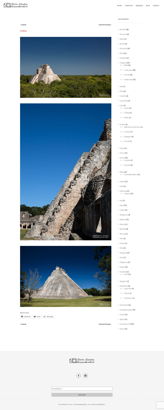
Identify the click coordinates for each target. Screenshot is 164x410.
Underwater (128, 79)
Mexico (122, 224)
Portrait (127, 75)
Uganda (122, 319)
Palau (121, 238)
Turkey (122, 314)
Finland (122, 148)
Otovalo (127, 141)
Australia (123, 29)
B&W (126, 65)
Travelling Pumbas (126, 310)
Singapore (123, 281)
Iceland (122, 181)
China (122, 91)
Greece (122, 158)
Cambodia (123, 58)
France (122, 153)
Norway (122, 234)
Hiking (122, 172)
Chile (121, 86)
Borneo (122, 44)
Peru (121, 257)
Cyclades (127, 160)
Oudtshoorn (128, 298)
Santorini (127, 165)
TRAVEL (119, 6)
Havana (126, 108)
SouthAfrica (124, 286)
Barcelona (123, 34)
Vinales (126, 117)
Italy (121, 200)
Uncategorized (125, 324)
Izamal (23, 25)
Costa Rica (123, 101)
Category (123, 63)
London (122, 210)
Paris (121, 248)
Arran (126, 274)
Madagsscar (124, 215)
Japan (122, 205)
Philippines (123, 262)
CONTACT (156, 6)
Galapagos (127, 136)
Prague (122, 267)
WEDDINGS (139, 6)
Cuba (121, 105)
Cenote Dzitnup (104, 25)
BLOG (148, 6)
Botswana (123, 48)
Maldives (123, 219)
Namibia (122, 229)
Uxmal (23, 31)
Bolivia (122, 39)
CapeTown (128, 288)
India (121, 186)
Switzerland (124, 305)
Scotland (123, 272)
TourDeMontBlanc (130, 174)
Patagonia (123, 253)
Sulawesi (127, 193)
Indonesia (123, 191)
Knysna (126, 293)
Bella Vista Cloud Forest (132, 127)
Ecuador (122, 124)
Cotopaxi (127, 132)
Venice (122, 329)
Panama (122, 243)
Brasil (122, 53)
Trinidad (127, 113)
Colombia (123, 96)
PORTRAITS (129, 6)
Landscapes (128, 70)
